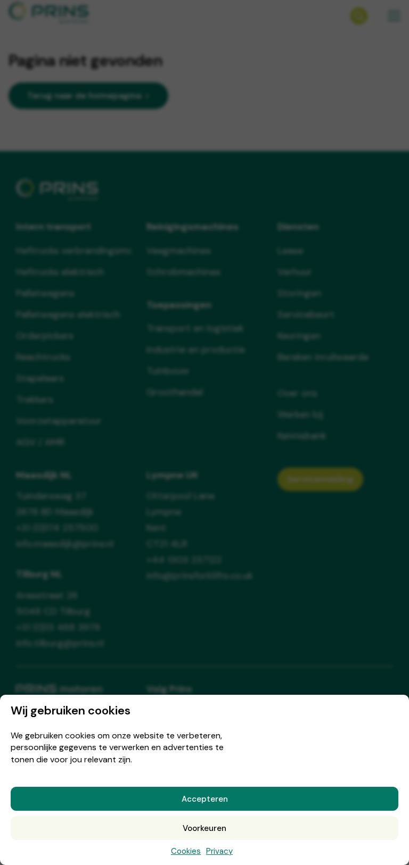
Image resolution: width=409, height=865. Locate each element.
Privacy (219, 851)
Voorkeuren (204, 828)
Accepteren (205, 799)
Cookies (186, 851)
